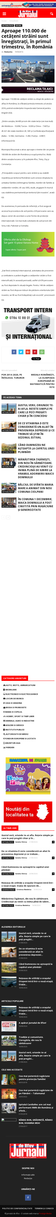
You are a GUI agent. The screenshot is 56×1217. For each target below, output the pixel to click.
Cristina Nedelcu (24, 889)
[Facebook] (28, 1198)
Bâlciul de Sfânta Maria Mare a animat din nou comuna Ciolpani (35, 488)
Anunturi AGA (12, 743)
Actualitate (7, 25)
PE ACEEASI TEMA (12, 397)
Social (18, 25)
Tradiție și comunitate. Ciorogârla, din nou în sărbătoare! (31, 1040)
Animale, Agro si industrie (19, 720)
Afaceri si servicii (14, 725)
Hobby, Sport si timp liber (20, 716)
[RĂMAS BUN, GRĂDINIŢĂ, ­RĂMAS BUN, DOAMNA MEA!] (8, 1123)
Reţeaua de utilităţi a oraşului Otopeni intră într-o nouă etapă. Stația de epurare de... (27, 884)
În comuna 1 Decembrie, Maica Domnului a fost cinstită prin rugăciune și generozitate (35, 504)
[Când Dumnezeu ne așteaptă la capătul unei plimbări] (8, 448)
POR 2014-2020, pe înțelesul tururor (12, 376)
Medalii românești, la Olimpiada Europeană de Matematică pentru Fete (42, 381)
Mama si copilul (13, 712)
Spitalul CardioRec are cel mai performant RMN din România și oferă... (36, 1107)
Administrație (8, 889)
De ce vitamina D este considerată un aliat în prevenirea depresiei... (31, 951)
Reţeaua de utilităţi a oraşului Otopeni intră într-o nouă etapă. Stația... (36, 981)
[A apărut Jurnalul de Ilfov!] (8, 1026)
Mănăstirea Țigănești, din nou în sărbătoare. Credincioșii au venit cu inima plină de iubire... (25, 900)
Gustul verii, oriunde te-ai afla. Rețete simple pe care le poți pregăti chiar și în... (27, 837)
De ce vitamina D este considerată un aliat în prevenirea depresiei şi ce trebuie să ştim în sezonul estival (36, 430)
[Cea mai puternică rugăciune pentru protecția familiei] (8, 1079)
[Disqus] (28, 561)
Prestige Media (45, 1213)
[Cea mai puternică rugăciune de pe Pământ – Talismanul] (8, 1094)
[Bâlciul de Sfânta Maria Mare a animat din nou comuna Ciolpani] (8, 488)
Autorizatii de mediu (16, 734)
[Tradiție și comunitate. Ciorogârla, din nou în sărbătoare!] (8, 1040)
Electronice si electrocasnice (21, 694)
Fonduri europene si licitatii (20, 738)
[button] (52, 14)
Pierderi (10, 747)
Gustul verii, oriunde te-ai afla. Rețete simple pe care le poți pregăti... (34, 936)
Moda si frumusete (15, 707)
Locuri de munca (14, 698)
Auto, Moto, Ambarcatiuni (20, 685)
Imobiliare (11, 689)
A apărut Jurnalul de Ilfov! (32, 1022)
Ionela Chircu (21, 842)
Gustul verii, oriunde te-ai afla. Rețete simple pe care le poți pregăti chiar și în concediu (35, 410)
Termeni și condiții (44, 1208)
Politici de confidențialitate (17, 1208)
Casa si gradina (13, 703)
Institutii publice (14, 729)
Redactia (8, 52)
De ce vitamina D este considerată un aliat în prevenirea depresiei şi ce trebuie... (25, 852)
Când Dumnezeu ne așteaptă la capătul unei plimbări (36, 448)
